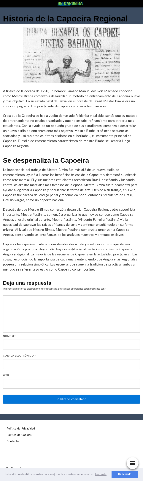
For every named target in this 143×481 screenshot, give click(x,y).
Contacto (13, 441)
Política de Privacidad (21, 428)
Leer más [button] (101, 474)
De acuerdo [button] (124, 474)
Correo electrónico (19, 356)
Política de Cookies (19, 435)
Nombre (10, 336)
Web (6, 375)
